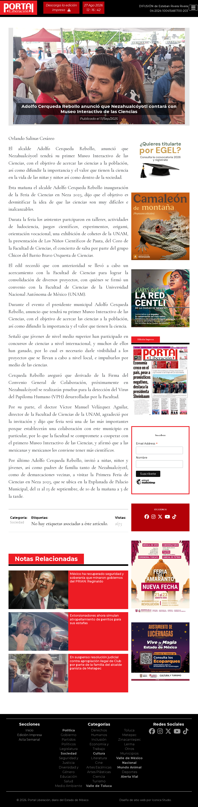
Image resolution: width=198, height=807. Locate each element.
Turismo (99, 781)
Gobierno (68, 735)
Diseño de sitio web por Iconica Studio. (145, 800)
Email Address (147, 444)
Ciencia (99, 776)
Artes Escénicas (98, 767)
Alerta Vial (129, 776)
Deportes (129, 772)
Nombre (141, 457)
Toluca (129, 730)
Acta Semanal (29, 739)
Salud (68, 781)
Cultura (99, 753)
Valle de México (129, 758)
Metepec (129, 735)
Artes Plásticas (99, 772)
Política (68, 730)
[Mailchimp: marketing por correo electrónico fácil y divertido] (145, 484)
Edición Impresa (29, 735)
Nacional (129, 763)
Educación (68, 776)
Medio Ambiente (68, 786)
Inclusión (99, 739)
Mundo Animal (129, 767)
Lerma (129, 744)
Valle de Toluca (99, 786)
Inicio (29, 730)
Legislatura (69, 749)
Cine (99, 763)
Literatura (99, 758)
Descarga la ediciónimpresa (61, 7)
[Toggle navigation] (193, 8)
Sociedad (17, 522)
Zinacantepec (129, 739)
